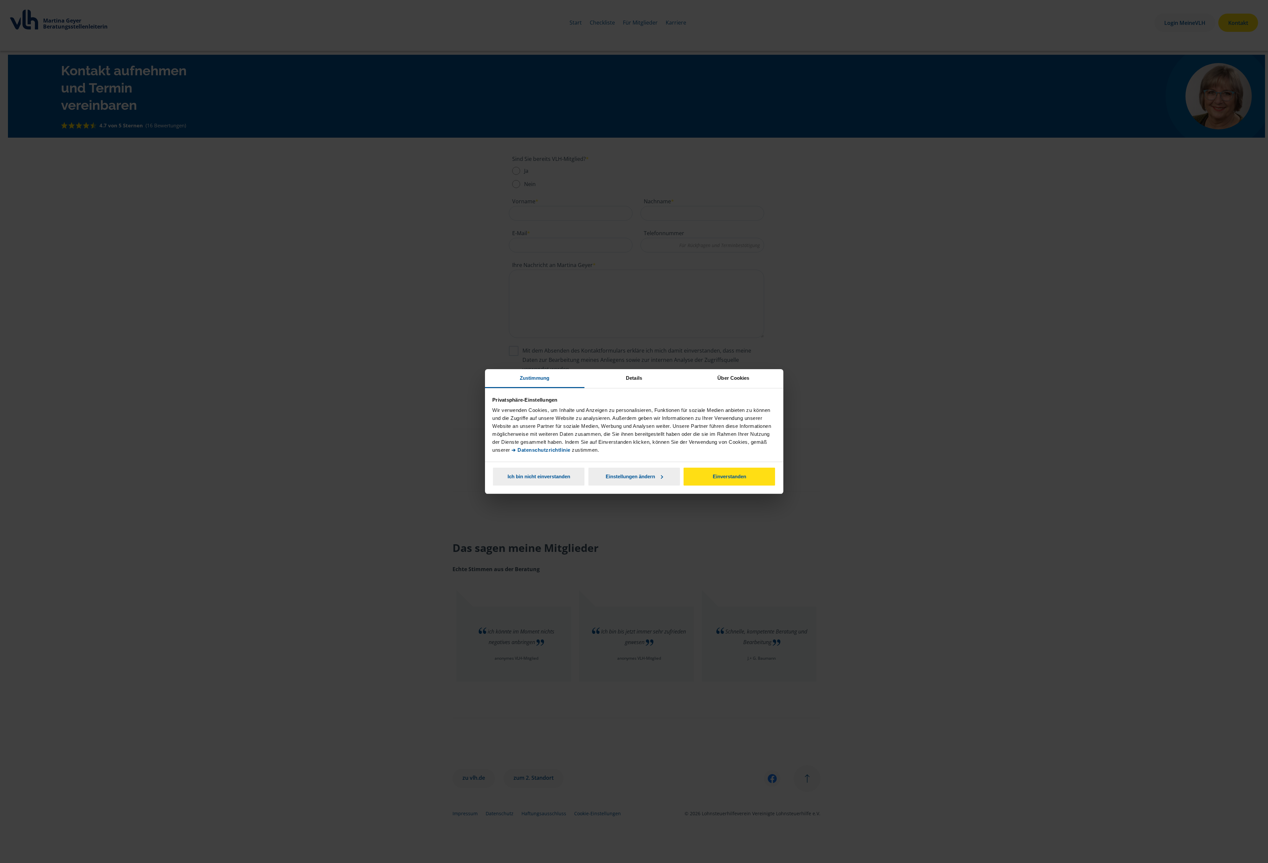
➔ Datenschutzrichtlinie (541, 450)
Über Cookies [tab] (733, 378)
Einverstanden (729, 476)
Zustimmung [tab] (534, 378)
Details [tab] (634, 378)
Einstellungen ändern (630, 476)
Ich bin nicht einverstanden (539, 476)
